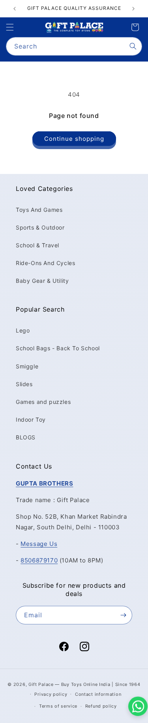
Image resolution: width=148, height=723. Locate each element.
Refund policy (101, 706)
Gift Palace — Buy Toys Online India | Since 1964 (84, 684)
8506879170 (39, 560)
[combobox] (74, 46)
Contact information (98, 694)
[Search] (133, 46)
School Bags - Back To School (58, 348)
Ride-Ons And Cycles (45, 263)
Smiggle (27, 366)
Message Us (39, 543)
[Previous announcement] (14, 8)
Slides (24, 384)
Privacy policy (50, 694)
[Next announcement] (133, 8)
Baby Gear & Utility (42, 280)
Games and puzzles (43, 401)
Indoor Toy (31, 419)
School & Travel (37, 245)
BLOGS (26, 437)
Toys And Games (39, 209)
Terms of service (58, 706)
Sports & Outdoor (40, 227)
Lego (23, 330)
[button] (10, 27)
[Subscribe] (123, 615)
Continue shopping (74, 138)
